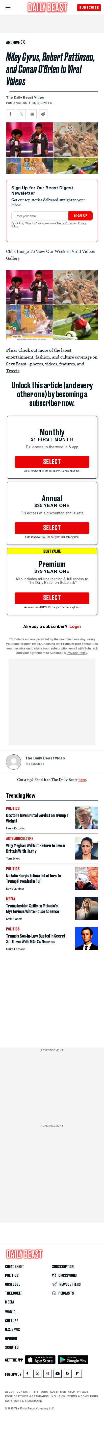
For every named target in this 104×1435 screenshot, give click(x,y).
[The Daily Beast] (47, 8)
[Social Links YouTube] (58, 1375)
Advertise (58, 1391)
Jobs (44, 1391)
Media (9, 1302)
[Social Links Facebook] (27, 1375)
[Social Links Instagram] (47, 1375)
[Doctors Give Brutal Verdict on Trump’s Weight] (86, 828)
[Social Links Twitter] (37, 1375)
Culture (11, 1321)
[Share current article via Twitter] (21, 113)
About (10, 1391)
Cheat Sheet (14, 1267)
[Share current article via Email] (32, 113)
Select (52, 462)
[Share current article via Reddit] (43, 113)
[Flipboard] (78, 1375)
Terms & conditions (82, 1396)
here (82, 779)
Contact (23, 1391)
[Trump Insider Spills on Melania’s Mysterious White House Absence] (86, 918)
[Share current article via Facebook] (10, 113)
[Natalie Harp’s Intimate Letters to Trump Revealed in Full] (86, 888)
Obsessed (12, 1284)
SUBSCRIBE (89, 7)
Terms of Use (65, 223)
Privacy (83, 1391)
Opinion (11, 1339)
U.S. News (12, 1330)
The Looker (13, 1293)
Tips (35, 1391)
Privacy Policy (77, 653)
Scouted (12, 1348)
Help (71, 1391)
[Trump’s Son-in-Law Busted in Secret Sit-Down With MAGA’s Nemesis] (86, 948)
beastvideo (36, 764)
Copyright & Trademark (23, 1400)
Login (75, 626)
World (10, 1312)
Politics (12, 1276)
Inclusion (58, 1396)
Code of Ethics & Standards (27, 1396)
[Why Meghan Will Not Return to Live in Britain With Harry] (86, 858)
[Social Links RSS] (68, 1375)
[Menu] (12, 7)
